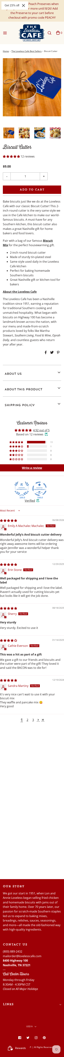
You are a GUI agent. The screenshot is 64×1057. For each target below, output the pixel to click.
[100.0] (22, 489)
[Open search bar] (49, 33)
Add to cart (32, 189)
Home (6, 51)
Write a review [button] (32, 468)
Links (8, 1004)
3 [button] (33, 720)
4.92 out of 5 (41, 430)
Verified (30, 501)
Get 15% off (12, 5)
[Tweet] (51, 352)
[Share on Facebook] (45, 352)
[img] (8, 520)
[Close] (23, 5)
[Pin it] (57, 352)
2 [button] (27, 720)
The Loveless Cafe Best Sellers (26, 51)
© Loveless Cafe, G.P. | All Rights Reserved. (32, 1047)
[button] (9, 133)
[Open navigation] (5, 33)
